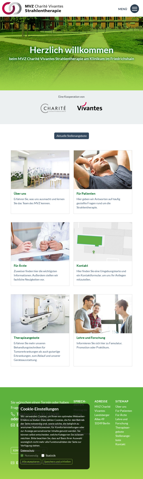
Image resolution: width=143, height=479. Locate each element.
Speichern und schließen (57, 461)
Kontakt (82, 265)
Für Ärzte (20, 265)
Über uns (20, 193)
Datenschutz (27, 450)
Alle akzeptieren (31, 461)
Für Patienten (86, 193)
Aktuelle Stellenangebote (72, 135)
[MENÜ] (135, 6)
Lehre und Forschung (91, 338)
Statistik (51, 455)
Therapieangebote (26, 338)
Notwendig (31, 455)
